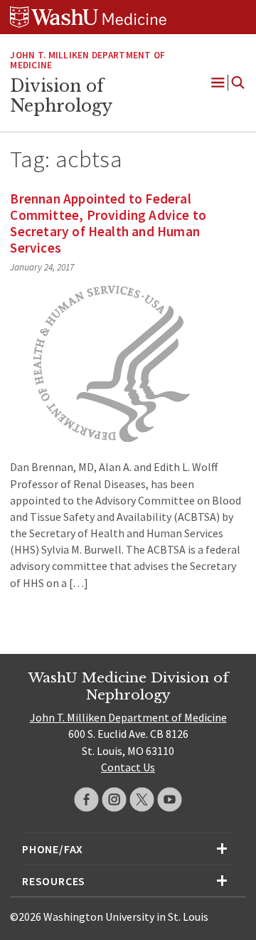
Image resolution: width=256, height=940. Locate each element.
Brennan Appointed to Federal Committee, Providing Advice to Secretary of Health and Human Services (108, 223)
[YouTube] (169, 799)
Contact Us (128, 767)
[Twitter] (141, 799)
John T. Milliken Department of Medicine (87, 60)
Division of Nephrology (61, 96)
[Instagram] (114, 799)
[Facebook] (86, 799)
